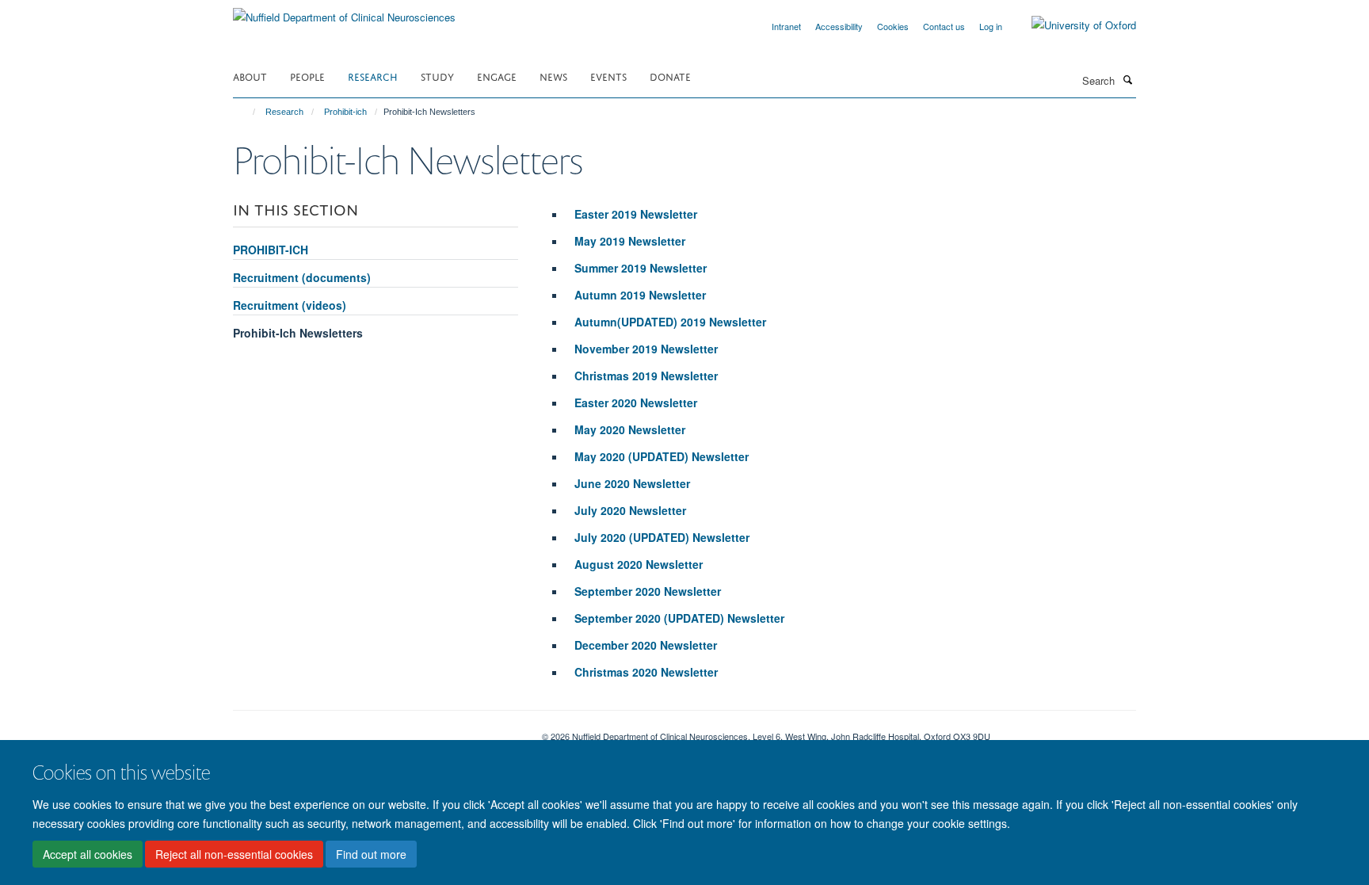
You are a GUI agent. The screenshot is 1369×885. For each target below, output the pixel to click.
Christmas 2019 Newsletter (646, 375)
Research (373, 75)
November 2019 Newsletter (646, 349)
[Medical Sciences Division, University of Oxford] (375, 730)
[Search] (1127, 79)
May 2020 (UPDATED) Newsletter (663, 456)
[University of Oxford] (1072, 25)
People (307, 75)
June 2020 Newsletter (632, 483)
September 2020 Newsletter (647, 591)
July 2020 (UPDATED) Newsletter (661, 537)
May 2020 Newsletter (629, 429)
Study (437, 75)
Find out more (371, 854)
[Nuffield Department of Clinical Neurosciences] (344, 11)
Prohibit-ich (345, 111)
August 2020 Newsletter (638, 564)
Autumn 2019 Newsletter (641, 295)
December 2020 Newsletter (645, 645)
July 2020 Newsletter (630, 510)
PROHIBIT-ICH (270, 249)
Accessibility (839, 26)
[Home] (247, 111)
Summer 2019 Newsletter (640, 268)
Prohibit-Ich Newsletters (298, 333)
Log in (990, 26)
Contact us (944, 26)
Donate (670, 75)
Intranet (786, 26)
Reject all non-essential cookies (234, 854)
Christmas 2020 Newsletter (646, 672)
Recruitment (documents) (302, 277)
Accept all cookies (87, 854)
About (250, 75)
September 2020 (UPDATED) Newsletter (679, 618)
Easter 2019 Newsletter (635, 214)
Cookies (893, 26)
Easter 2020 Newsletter (635, 402)
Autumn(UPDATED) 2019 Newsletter (670, 322)
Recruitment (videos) (289, 305)
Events (608, 75)
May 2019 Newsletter (629, 241)
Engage (497, 75)
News (553, 75)
